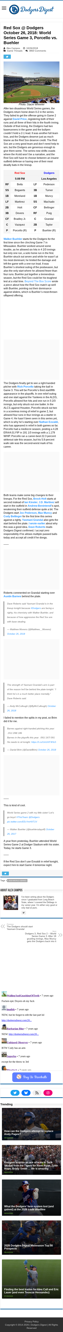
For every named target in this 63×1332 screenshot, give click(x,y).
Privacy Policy (32, 1321)
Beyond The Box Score (38, 281)
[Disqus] (31, 1030)
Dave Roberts (36, 527)
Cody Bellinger (13, 516)
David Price (20, 119)
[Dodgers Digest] (31, 9)
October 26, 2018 (16, 634)
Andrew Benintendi (39, 505)
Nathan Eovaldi (48, 422)
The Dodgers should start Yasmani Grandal (20, 926)
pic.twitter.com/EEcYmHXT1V (22, 821)
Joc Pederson (28, 512)
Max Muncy (45, 512)
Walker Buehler (13, 239)
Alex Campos (13, 48)
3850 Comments (37, 50)
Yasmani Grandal (32, 520)
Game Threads (14, 50)
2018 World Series (17, 881)
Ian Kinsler (30, 502)
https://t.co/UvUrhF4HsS (43, 742)
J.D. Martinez (46, 502)
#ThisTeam (22, 817)
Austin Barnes (12, 596)
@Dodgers (34, 817)
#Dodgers (36, 608)
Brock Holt (39, 498)
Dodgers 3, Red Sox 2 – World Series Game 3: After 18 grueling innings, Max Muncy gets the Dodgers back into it (40, 936)
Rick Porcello (25, 386)
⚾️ (31, 1077)
